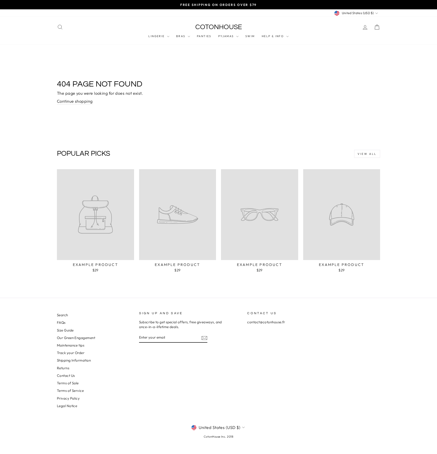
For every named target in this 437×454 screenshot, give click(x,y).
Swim (250, 36)
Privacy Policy (68, 398)
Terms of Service (70, 390)
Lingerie (157, 36)
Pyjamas (226, 36)
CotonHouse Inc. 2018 (218, 436)
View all (367, 154)
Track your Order (70, 353)
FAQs (61, 322)
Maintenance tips (70, 345)
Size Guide (65, 330)
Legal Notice (67, 406)
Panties (204, 36)
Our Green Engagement (76, 338)
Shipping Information (74, 360)
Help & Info (273, 36)
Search (62, 315)
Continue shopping (75, 101)
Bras (181, 36)
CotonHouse (218, 27)
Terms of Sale (68, 383)
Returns (63, 368)
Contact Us (66, 375)
